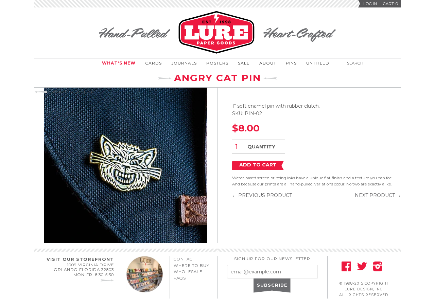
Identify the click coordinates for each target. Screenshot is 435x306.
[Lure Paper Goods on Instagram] (377, 269)
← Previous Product (262, 195)
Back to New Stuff (71, 91)
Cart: (390, 3)
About (267, 63)
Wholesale (188, 271)
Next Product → (378, 195)
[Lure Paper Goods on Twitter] (362, 269)
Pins (291, 63)
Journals (184, 63)
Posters (217, 63)
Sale (244, 63)
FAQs (180, 278)
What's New (119, 63)
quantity (261, 147)
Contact (184, 259)
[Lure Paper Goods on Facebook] (346, 269)
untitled (317, 63)
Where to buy (191, 265)
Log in (370, 3)
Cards (153, 63)
